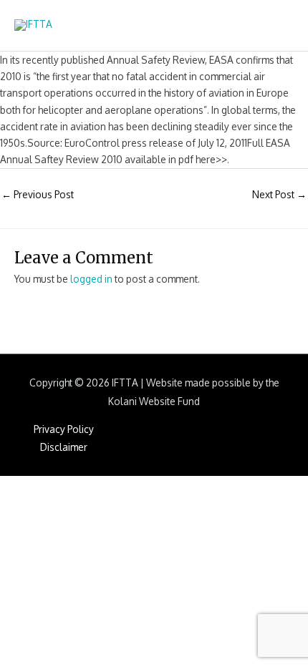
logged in (91, 279)
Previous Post (37, 194)
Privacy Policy (64, 429)
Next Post (279, 194)
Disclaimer (63, 447)
